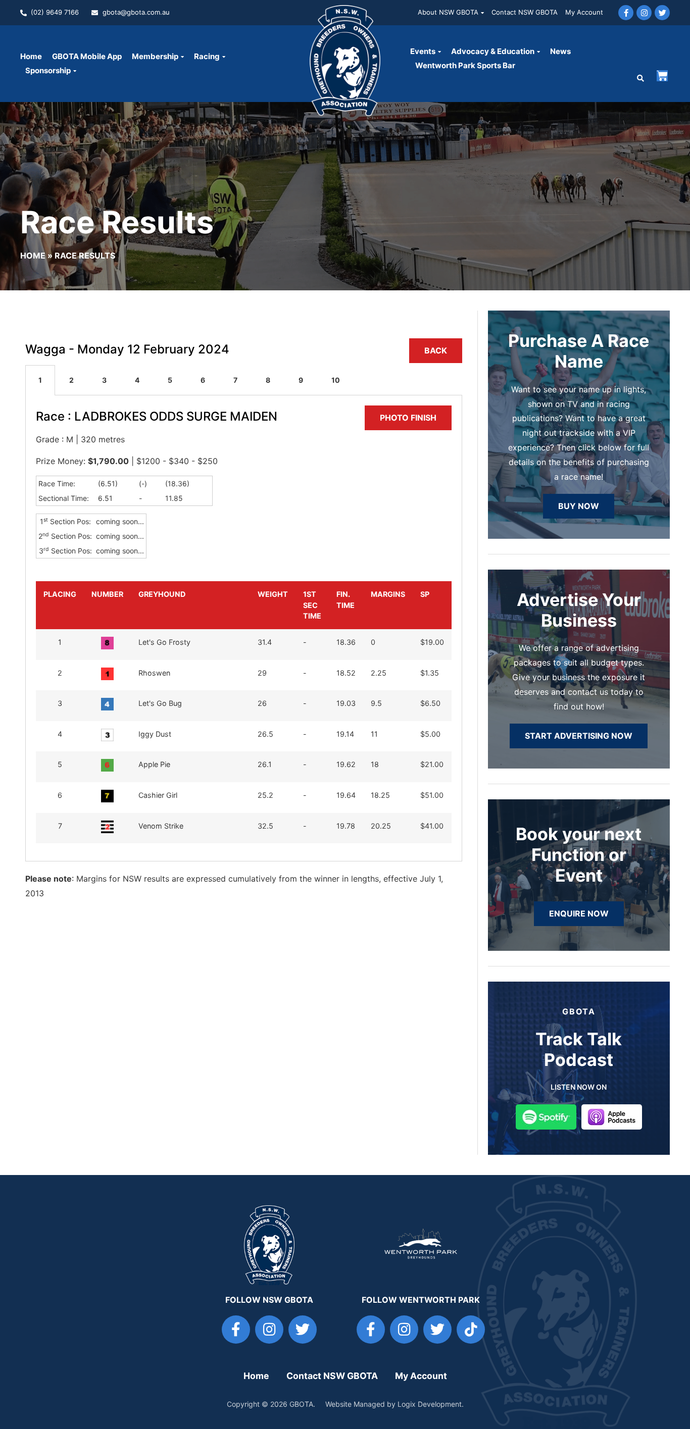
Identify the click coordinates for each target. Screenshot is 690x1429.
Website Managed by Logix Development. (394, 1404)
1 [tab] (40, 380)
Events (422, 51)
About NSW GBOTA (448, 12)
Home (31, 56)
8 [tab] (268, 380)
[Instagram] (644, 12)
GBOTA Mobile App (87, 56)
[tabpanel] (243, 628)
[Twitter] (662, 12)
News (560, 51)
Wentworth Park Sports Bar (465, 65)
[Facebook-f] (625, 12)
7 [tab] (235, 380)
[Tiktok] (471, 1329)
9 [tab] (301, 380)
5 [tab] (170, 380)
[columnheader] (60, 605)
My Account (584, 12)
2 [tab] (71, 380)
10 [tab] (335, 380)
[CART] (662, 75)
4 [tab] (137, 380)
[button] (640, 78)
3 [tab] (104, 380)
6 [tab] (203, 380)
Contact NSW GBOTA (524, 12)
